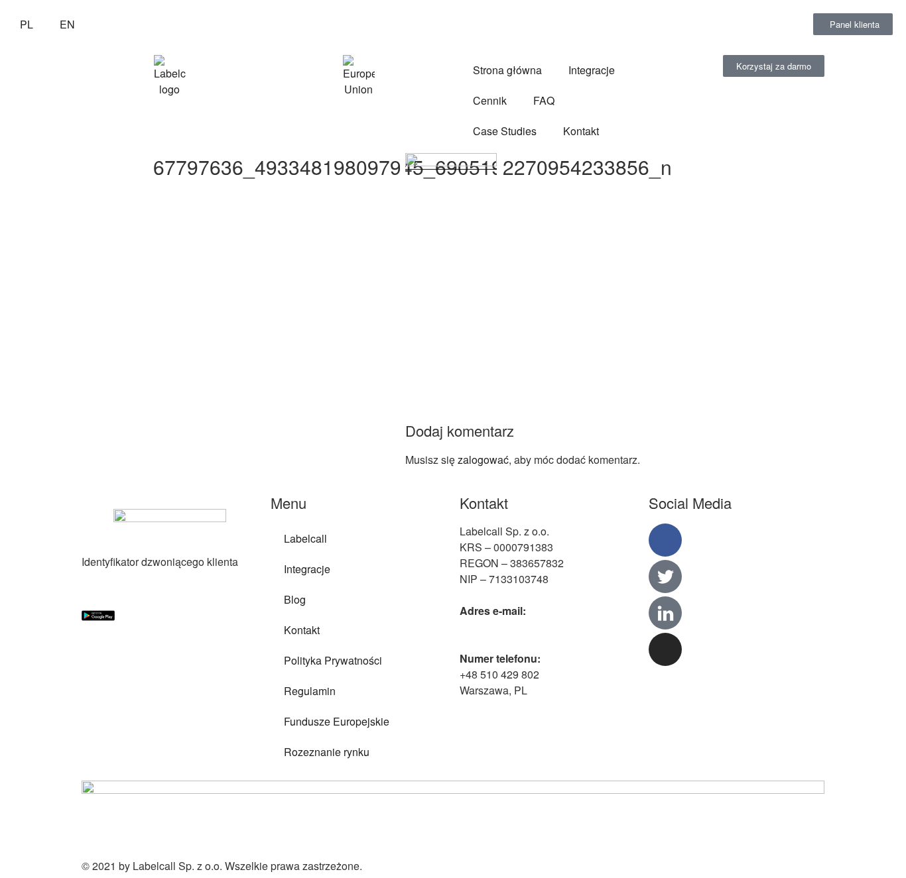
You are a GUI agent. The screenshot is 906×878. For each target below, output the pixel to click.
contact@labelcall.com (513, 626)
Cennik (490, 100)
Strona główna (507, 70)
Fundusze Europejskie (336, 721)
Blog (295, 599)
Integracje (591, 70)
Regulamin (310, 690)
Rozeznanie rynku (326, 751)
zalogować (483, 459)
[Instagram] (665, 649)
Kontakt (581, 130)
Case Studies (505, 130)
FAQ (543, 100)
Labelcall (305, 538)
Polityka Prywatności (333, 660)
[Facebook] (665, 540)
